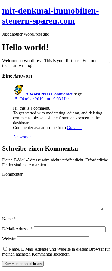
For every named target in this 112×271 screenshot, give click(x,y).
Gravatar (74, 127)
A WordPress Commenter (49, 94)
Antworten (22, 137)
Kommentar (12, 174)
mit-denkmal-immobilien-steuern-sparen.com (50, 15)
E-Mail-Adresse (17, 229)
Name (9, 218)
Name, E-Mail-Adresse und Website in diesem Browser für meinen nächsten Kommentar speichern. (56, 251)
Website (9, 239)
